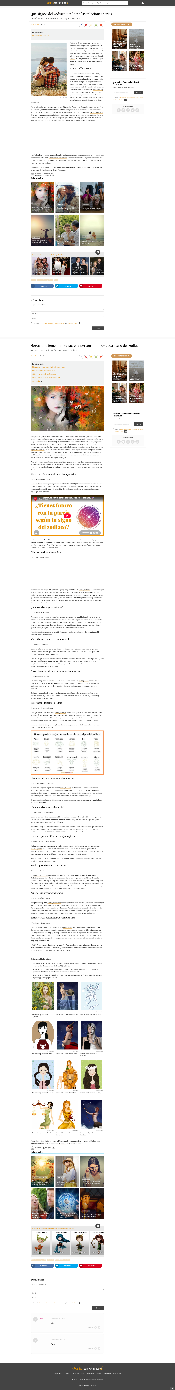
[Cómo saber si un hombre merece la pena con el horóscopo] (67, 245)
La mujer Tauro (84, 589)
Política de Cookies (73, 323)
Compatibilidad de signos (40, 1177)
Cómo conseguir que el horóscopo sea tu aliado (39, 241)
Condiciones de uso (59, 323)
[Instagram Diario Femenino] (128, 110)
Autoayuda (50, 1260)
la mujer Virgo (60, 712)
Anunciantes (107, 1373)
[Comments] (101, 25)
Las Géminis (58, 625)
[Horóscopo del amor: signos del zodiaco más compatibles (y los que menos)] (67, 1218)
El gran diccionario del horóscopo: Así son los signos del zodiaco (66, 1182)
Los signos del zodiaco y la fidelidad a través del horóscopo (90, 241)
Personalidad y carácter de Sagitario (88, 1134)
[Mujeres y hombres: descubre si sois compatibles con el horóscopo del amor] (42, 1186)
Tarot (55, 280)
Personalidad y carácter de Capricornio (40, 1015)
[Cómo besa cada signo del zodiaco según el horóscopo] (67, 212)
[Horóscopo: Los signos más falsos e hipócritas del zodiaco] (92, 1186)
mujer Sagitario (36, 848)
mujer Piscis (67, 927)
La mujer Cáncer (37, 649)
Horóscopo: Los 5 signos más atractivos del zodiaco (91, 1215)
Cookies (67, 1373)
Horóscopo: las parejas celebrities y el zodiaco (48, 255)
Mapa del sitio (117, 1373)
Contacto (98, 1373)
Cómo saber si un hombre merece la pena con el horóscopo (65, 241)
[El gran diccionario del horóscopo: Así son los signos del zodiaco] (67, 1186)
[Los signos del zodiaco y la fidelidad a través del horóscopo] (92, 245)
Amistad (33, 280)
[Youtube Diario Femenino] (137, 110)
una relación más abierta (58, 157)
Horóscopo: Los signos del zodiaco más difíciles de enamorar (40, 1215)
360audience (93, 1385)
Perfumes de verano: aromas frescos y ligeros (135, 46)
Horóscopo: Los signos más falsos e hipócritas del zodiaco (91, 1182)
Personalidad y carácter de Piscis (90, 1014)
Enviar (98, 328)
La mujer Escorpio (37, 817)
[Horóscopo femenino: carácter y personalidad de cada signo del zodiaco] (42, 212)
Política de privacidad (78, 1373)
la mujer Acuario (54, 902)
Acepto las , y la (55, 323)
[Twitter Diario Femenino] (132, 110)
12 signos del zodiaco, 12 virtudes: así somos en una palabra (53, 1228)
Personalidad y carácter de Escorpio (64, 1134)
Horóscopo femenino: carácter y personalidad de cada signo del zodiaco (41, 209)
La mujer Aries (36, 483)
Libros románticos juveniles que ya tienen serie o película (119, 67)
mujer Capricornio (41, 875)
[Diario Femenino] (57, 3)
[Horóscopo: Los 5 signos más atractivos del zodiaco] (92, 1218)
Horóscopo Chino (48, 280)
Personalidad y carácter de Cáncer (42, 1093)
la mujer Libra (65, 787)
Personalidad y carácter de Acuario (67, 1014)
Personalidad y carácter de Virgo (90, 1093)
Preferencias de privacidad (46, 323)
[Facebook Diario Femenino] (118, 110)
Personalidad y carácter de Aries (42, 1054)
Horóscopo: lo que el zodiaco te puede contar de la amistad (91, 209)
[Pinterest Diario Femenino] (123, 110)
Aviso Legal (90, 1373)
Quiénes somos (58, 1373)
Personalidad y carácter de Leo (66, 1093)
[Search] (125, 3)
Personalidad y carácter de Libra (42, 1133)
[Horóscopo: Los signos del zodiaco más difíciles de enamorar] (42, 1218)
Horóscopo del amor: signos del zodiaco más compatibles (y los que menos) (66, 1215)
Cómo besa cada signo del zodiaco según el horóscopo (66, 209)
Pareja (39, 280)
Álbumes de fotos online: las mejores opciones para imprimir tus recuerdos (119, 44)
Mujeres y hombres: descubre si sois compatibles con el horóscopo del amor (41, 1182)
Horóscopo (46, 170)
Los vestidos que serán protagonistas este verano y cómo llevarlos (136, 67)
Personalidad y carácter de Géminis (88, 1055)
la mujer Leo (84, 680)
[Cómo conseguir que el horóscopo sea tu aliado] (42, 245)
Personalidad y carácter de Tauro (66, 1054)
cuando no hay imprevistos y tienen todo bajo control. (86, 90)
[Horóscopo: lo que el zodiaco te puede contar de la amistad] (92, 212)
